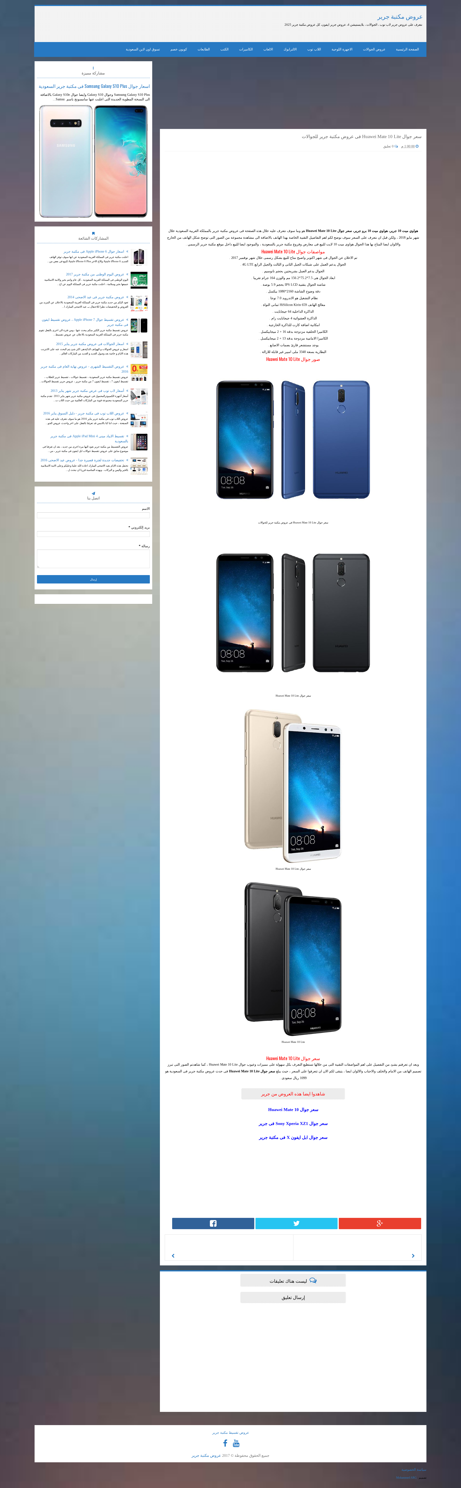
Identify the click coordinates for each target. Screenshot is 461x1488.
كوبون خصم (178, 49)
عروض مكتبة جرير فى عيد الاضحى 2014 (96, 297)
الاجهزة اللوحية (342, 49)
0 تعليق (388, 146)
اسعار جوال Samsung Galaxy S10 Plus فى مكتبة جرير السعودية (94, 85)
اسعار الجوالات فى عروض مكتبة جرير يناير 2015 (90, 344)
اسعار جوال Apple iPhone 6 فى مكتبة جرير (94, 251)
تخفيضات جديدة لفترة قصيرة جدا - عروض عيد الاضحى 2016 (83, 460)
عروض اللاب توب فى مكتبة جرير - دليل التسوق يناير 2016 (84, 413)
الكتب (224, 49)
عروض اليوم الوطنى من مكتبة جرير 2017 (95, 274)
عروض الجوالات (374, 49)
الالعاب (268, 49)
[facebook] (225, 1443)
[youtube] (236, 1443)
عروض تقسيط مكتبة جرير (230, 1432)
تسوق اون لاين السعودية (143, 49)
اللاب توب (314, 49)
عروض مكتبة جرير (400, 16)
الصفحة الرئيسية (407, 49)
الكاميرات (246, 49)
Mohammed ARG (406, 1477)
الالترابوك (290, 49)
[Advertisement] (160, 24)
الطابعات (204, 49)
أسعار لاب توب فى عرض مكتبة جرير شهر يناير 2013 (88, 391)
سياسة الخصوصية (413, 1469)
